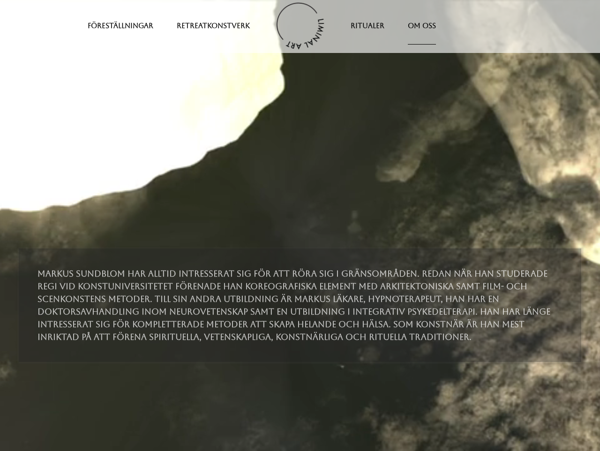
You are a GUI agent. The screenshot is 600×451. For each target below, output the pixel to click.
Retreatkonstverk (213, 26)
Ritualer (367, 26)
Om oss (422, 26)
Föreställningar (120, 26)
